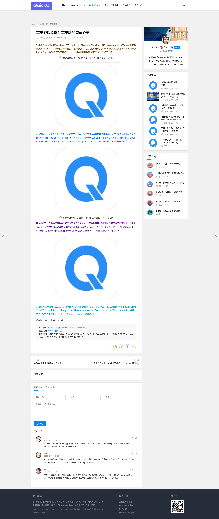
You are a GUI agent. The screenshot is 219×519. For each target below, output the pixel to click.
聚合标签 (139, 5)
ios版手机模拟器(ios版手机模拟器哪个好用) (166, 57)
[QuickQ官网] (41, 9)
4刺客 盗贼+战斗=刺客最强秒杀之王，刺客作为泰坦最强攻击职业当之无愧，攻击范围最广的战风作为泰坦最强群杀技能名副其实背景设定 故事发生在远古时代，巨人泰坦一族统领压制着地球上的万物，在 (170, 164)
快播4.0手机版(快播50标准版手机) (49, 363)
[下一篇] (216, 236)
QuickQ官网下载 (55, 331)
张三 (46, 453)
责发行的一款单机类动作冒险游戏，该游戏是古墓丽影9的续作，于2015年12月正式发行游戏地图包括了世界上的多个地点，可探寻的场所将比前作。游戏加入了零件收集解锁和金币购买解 (170, 192)
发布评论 (39, 423)
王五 (46, 437)
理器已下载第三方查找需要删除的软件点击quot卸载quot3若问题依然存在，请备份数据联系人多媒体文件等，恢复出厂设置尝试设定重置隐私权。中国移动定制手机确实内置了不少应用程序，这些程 (170, 211)
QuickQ (126, 5)
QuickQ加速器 (111, 5)
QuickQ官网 (95, 5)
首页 (64, 5)
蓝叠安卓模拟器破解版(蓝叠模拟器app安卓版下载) (116, 363)
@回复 (134, 437)
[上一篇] (3, 236)
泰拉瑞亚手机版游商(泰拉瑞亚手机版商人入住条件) (169, 61)
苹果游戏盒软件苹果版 (54, 320)
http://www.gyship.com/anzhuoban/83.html (66, 327)
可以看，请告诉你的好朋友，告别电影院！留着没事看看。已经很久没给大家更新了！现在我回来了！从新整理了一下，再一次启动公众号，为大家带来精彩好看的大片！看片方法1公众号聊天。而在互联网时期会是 (170, 182)
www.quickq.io (78, 5)
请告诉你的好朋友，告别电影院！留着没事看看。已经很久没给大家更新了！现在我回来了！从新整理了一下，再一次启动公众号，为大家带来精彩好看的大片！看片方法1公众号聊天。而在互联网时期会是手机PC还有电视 (170, 201)
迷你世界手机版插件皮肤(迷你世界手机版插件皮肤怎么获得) (172, 64)
